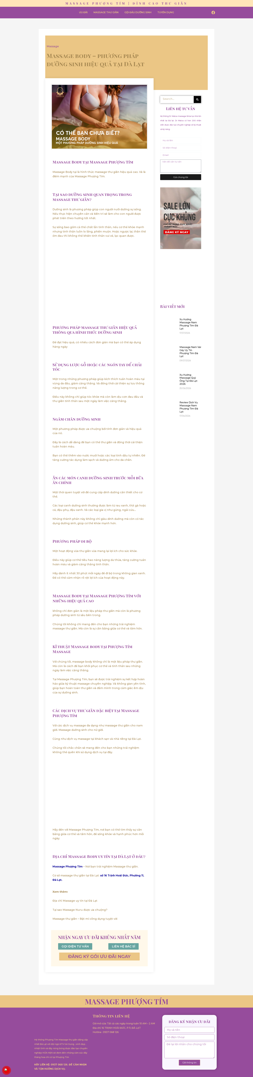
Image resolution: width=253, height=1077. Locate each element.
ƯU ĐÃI (83, 12)
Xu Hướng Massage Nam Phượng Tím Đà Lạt (189, 324)
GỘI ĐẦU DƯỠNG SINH (138, 12)
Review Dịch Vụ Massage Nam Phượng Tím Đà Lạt (189, 407)
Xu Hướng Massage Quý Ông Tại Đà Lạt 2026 (188, 379)
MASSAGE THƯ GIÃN (106, 12)
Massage (53, 46)
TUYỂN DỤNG (165, 12)
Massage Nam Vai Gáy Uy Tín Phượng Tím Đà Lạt (190, 352)
